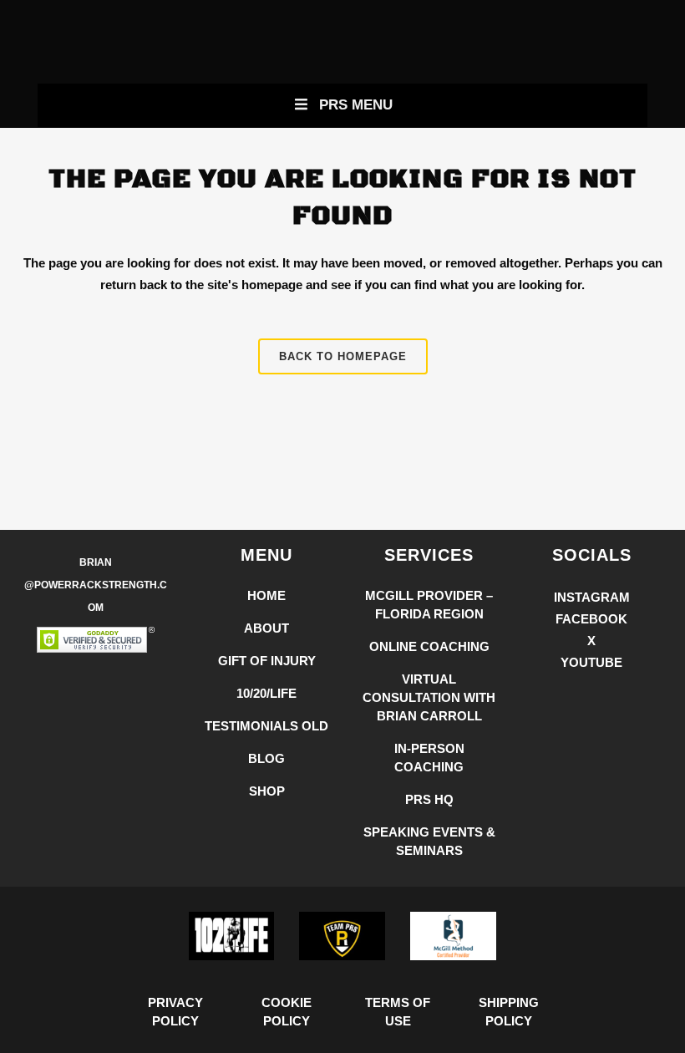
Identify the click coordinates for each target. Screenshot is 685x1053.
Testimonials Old (266, 726)
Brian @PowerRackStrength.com (95, 585)
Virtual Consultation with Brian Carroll (429, 697)
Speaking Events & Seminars (429, 841)
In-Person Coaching (429, 757)
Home (266, 595)
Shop (267, 791)
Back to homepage (343, 356)
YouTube (591, 662)
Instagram (592, 597)
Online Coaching (429, 646)
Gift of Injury (267, 661)
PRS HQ (429, 799)
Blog (266, 758)
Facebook (591, 619)
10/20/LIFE (266, 693)
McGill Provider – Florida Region (429, 604)
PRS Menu (356, 105)
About (266, 628)
